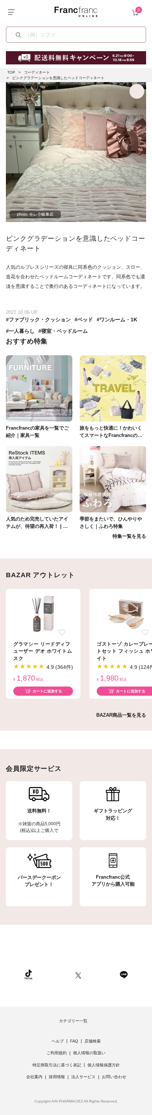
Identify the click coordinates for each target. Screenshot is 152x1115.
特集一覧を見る (129, 536)
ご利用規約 (56, 1053)
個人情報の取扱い (89, 1053)
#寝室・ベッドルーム (63, 331)
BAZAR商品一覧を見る (121, 715)
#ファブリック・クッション (38, 319)
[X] (78, 974)
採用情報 (57, 1077)
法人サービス (83, 1077)
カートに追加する (47, 691)
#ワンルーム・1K (117, 319)
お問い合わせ (114, 1077)
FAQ (74, 1041)
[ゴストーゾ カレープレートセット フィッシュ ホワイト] (126, 613)
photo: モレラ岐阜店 (35, 214)
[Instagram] (54, 974)
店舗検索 (92, 1041)
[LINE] (123, 974)
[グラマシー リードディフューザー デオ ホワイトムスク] (43, 613)
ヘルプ (58, 1041)
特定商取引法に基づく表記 (56, 1065)
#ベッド (84, 319)
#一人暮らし (20, 331)
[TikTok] (28, 974)
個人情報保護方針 (103, 1065)
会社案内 (34, 1077)
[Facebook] (100, 974)
